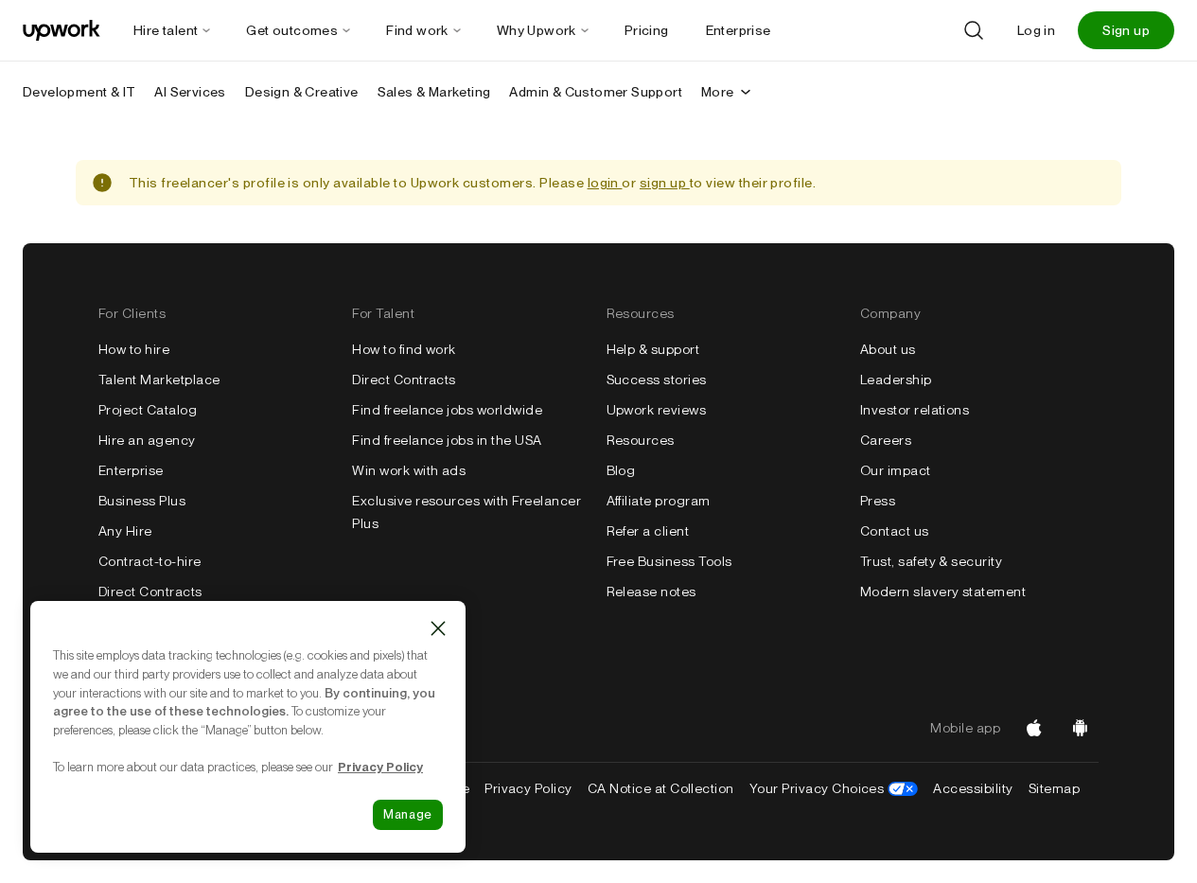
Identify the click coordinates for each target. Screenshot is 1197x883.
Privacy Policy (528, 788)
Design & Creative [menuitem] (302, 91)
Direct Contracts (150, 591)
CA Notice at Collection (661, 788)
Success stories (657, 379)
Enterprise (131, 470)
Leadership (896, 379)
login (605, 182)
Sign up (1126, 30)
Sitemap (1054, 788)
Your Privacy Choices (834, 788)
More (717, 91)
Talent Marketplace (159, 379)
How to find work (404, 349)
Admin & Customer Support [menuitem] (595, 91)
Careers (885, 440)
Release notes (651, 591)
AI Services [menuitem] (189, 91)
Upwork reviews (657, 409)
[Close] (438, 628)
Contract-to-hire (150, 561)
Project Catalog (147, 409)
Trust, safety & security (931, 561)
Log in (1036, 30)
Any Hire (125, 531)
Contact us (894, 531)
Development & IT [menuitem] (79, 91)
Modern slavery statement (943, 591)
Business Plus (141, 500)
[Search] (974, 30)
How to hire (133, 349)
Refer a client (648, 531)
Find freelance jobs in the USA (446, 440)
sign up (665, 182)
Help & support (653, 349)
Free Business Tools (669, 561)
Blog (621, 470)
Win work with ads (409, 470)
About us (888, 349)
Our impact (895, 470)
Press (877, 500)
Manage (407, 814)
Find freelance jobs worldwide (447, 409)
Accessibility (972, 788)
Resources (641, 440)
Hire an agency (147, 440)
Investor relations (915, 409)
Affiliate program (659, 500)
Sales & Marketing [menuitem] (434, 91)
